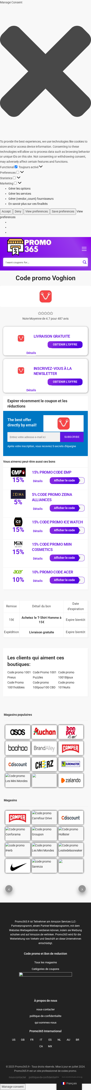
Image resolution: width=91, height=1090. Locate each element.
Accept (6, 211)
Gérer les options (19, 188)
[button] (45, 72)
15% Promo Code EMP (52, 472)
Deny (18, 211)
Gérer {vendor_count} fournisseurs (31, 198)
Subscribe (72, 436)
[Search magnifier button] (85, 261)
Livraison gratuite (52, 336)
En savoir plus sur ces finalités (28, 203)
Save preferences (63, 211)
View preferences (36, 211)
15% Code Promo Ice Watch (57, 522)
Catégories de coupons (45, 1053)
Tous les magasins (45, 1047)
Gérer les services (19, 193)
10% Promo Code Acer (52, 572)
